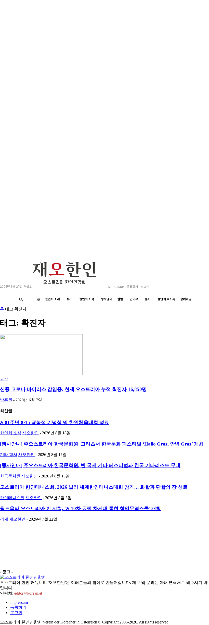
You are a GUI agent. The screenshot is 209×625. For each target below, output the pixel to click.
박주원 (6, 400)
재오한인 (30, 433)
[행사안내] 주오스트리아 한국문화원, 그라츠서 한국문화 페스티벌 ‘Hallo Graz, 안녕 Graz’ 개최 (102, 444)
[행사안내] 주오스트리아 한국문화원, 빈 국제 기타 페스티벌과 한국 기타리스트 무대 (90, 465)
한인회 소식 (10, 433)
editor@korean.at (28, 593)
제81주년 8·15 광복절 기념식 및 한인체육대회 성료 (54, 422)
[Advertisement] (38, 547)
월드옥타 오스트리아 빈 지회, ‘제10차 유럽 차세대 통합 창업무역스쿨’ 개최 (80, 508)
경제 (4, 519)
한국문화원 (10, 476)
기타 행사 (8, 454)
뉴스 (4, 378)
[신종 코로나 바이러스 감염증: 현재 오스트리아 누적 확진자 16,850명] (41, 373)
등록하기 (18, 607)
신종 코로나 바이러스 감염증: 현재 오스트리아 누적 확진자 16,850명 (73, 389)
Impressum (19, 602)
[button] (21, 299)
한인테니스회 (12, 498)
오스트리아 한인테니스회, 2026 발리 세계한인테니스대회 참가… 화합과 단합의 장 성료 (94, 487)
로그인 (16, 612)
